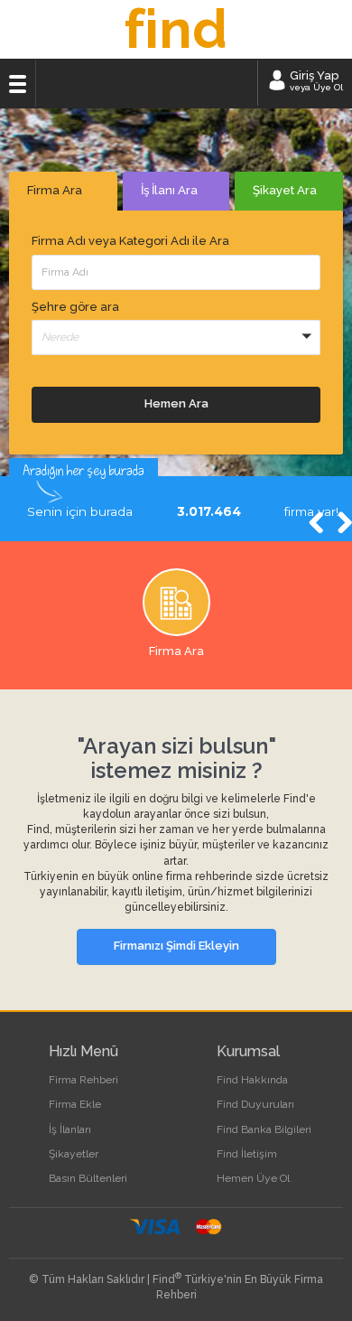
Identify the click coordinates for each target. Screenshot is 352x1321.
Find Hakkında (252, 1079)
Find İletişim (247, 1154)
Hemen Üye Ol (253, 1178)
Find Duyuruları (255, 1104)
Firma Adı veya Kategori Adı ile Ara (130, 241)
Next (334, 525)
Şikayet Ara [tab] (285, 190)
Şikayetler (73, 1154)
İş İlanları (70, 1129)
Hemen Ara (176, 403)
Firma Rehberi (83, 1079)
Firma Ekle (75, 1104)
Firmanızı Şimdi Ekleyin (176, 945)
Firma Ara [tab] (54, 190)
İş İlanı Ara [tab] (169, 190)
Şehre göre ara (75, 307)
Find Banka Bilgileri (264, 1129)
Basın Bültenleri (88, 1178)
